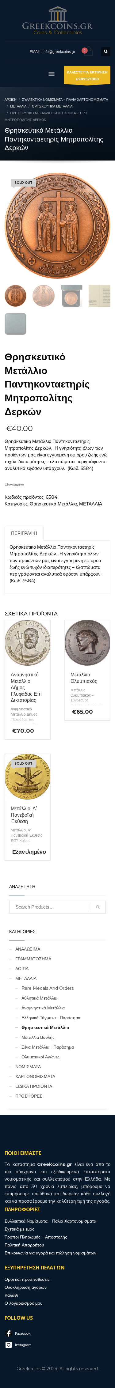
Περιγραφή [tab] (24, 533)
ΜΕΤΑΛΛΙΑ (90, 504)
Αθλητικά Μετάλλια (39, 998)
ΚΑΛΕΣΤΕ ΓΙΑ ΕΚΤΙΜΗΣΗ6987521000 (87, 75)
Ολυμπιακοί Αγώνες (40, 1057)
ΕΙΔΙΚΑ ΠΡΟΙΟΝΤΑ (33, 1086)
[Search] (98, 907)
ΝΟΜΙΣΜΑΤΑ (28, 1066)
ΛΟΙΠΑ (22, 968)
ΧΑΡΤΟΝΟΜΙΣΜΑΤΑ (35, 1076)
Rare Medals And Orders (47, 988)
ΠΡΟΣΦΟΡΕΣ (28, 1096)
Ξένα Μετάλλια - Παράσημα (47, 1047)
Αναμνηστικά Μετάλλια (43, 1008)
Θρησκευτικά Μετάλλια (53, 504)
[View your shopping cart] (88, 52)
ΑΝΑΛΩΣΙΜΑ (27, 949)
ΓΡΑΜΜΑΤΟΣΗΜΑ (33, 959)
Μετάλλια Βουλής (38, 1037)
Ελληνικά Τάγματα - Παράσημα (50, 1017)
